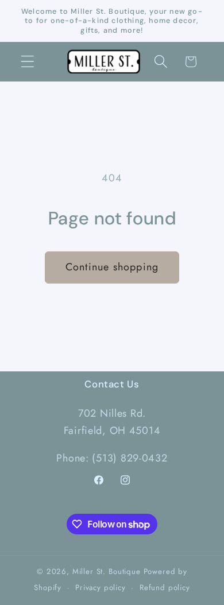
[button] (28, 61)
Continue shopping (112, 266)
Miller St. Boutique (106, 571)
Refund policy (165, 587)
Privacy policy (100, 587)
